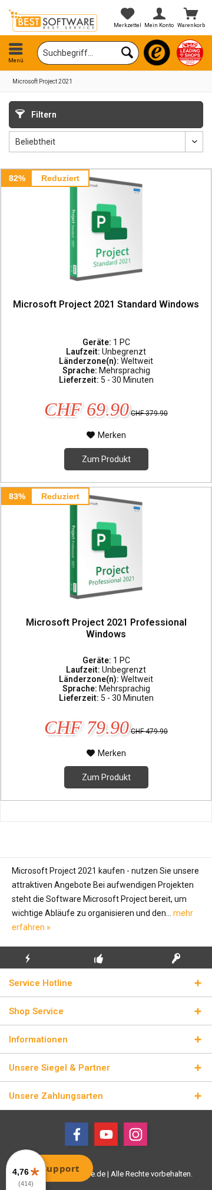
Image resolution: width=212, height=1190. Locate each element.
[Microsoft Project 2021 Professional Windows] (106, 546)
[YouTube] (106, 1134)
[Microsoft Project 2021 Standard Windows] (106, 228)
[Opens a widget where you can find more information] (52, 1169)
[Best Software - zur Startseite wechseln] (53, 20)
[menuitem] (16, 53)
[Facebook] (76, 1134)
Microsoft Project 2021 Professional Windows (106, 628)
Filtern (43, 114)
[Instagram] (135, 1134)
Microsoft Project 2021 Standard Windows (106, 304)
